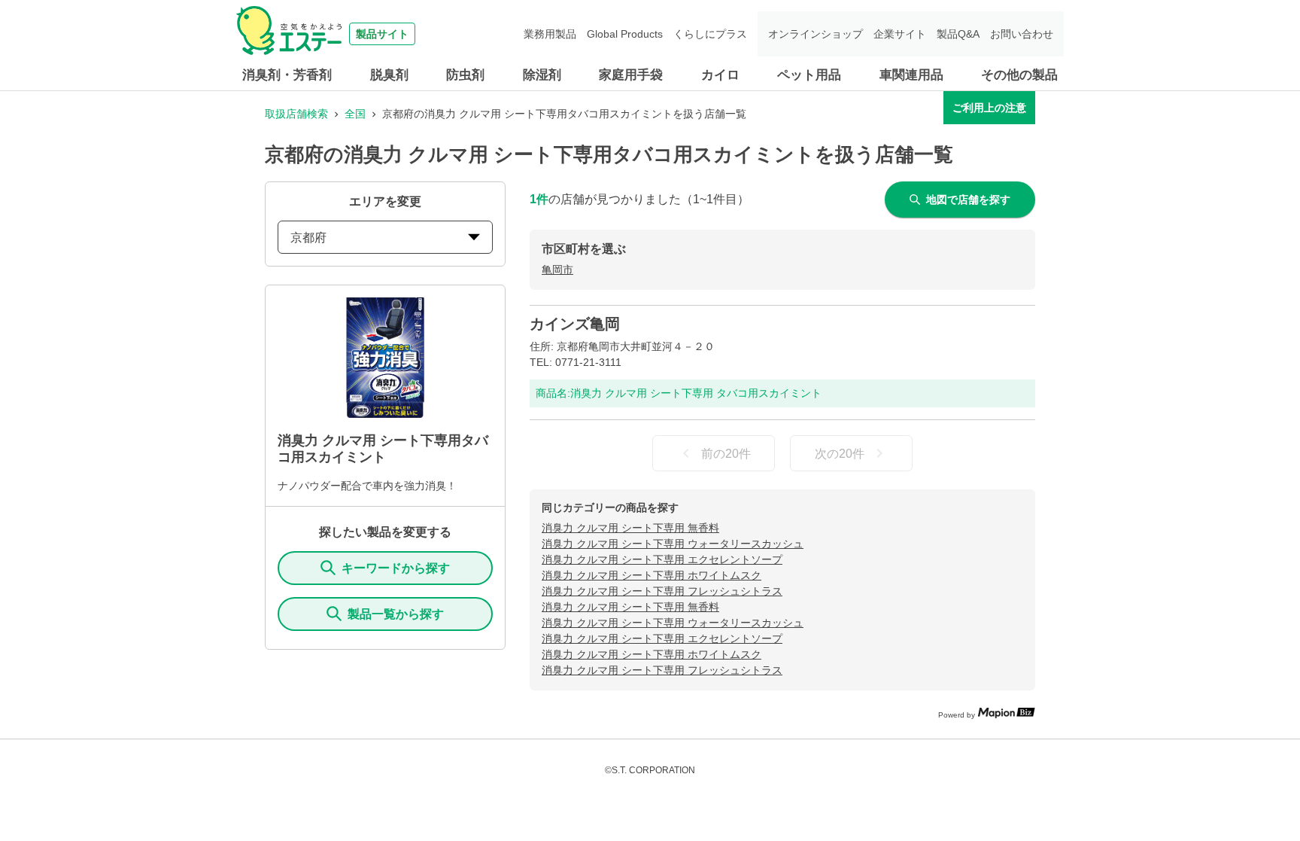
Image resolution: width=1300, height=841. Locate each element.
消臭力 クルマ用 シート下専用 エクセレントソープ (662, 559)
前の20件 (726, 453)
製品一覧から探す (396, 614)
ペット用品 (809, 75)
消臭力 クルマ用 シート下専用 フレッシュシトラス (662, 591)
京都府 (308, 237)
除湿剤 (542, 75)
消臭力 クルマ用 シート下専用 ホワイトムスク (651, 575)
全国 (355, 114)
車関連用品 (911, 75)
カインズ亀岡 (575, 323)
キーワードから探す (396, 568)
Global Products (625, 34)
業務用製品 (550, 34)
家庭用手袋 (631, 75)
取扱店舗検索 (296, 114)
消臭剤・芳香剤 (287, 75)
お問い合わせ (1021, 34)
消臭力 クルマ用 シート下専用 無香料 (630, 528)
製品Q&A (958, 34)
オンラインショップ (815, 34)
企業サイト (899, 34)
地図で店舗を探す (968, 199)
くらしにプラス (710, 34)
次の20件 (839, 453)
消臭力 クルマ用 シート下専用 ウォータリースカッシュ (672, 544)
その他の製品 (1019, 75)
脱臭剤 (389, 75)
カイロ (720, 75)
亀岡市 (557, 270)
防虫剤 (465, 75)
